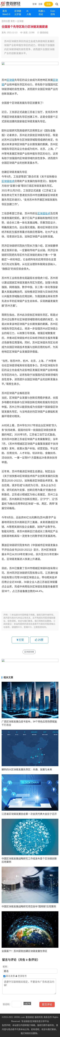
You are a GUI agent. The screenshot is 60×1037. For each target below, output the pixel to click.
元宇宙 (17, 14)
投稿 (48, 4)
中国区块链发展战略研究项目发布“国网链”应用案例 (29, 906)
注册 (40, 4)
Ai (27, 11)
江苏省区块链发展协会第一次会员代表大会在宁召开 (29, 814)
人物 (28, 14)
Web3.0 (6, 14)
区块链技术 (8, 181)
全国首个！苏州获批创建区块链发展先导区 (24, 951)
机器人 (41, 11)
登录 (34, 4)
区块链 (17, 11)
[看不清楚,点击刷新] (27, 1003)
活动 (40, 14)
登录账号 (22, 976)
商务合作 (48, 1017)
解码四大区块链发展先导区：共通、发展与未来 (27, 769)
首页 (4, 11)
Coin (52, 11)
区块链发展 (29, 652)
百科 (52, 14)
